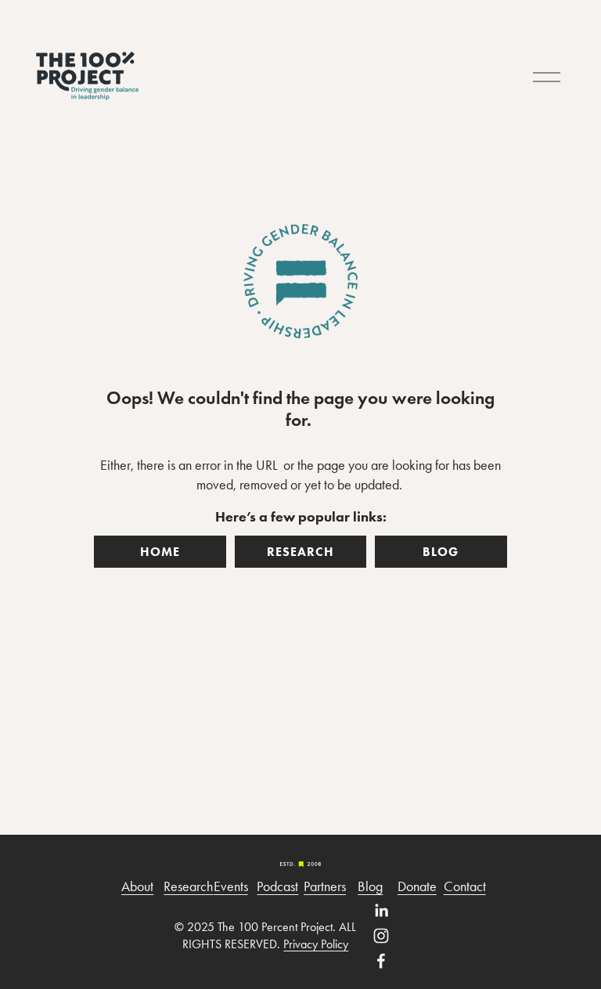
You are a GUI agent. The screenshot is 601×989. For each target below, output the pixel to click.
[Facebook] (381, 961)
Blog (370, 886)
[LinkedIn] (381, 911)
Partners (325, 886)
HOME (160, 551)
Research (188, 886)
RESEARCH (300, 551)
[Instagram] (381, 936)
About (137, 886)
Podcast (277, 886)
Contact (465, 886)
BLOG (441, 551)
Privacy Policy (315, 944)
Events (231, 886)
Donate (417, 886)
